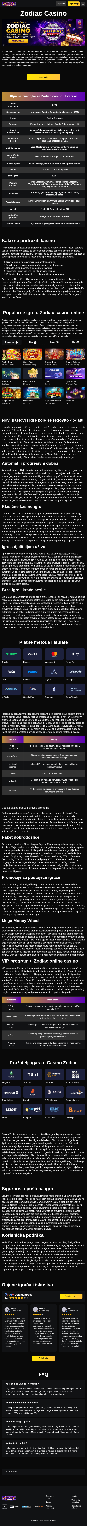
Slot (73, 342)
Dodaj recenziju (71, 1296)
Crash (52, 342)
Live (31, 342)
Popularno (9, 342)
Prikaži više (43, 1358)
